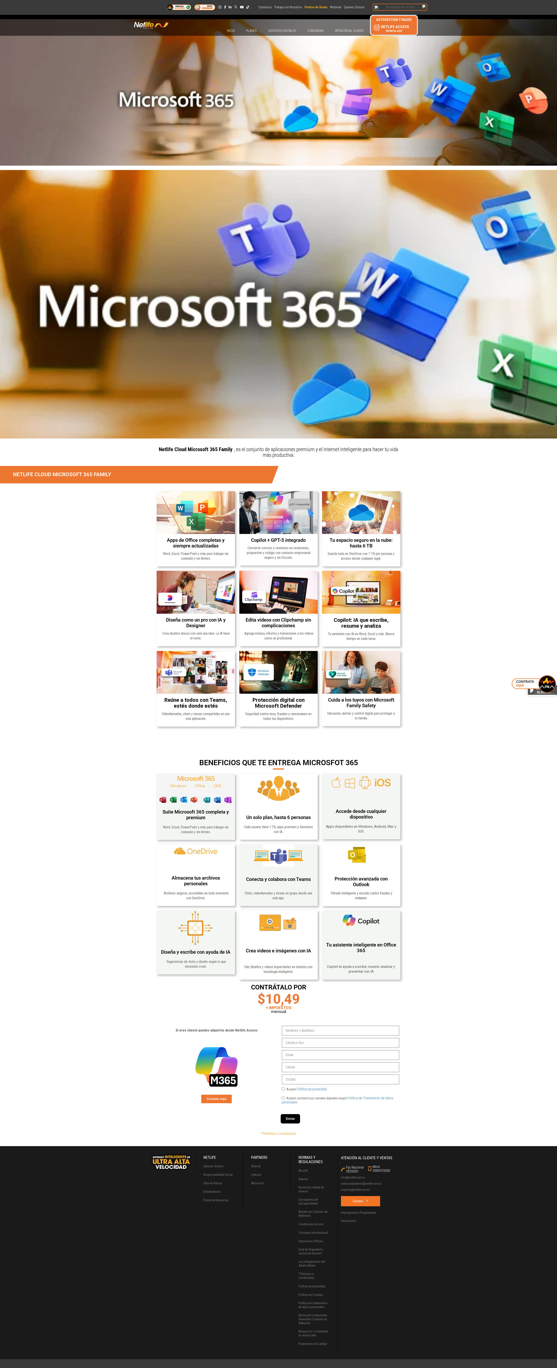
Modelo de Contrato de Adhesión (313, 1214)
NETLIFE (209, 1157)
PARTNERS (259, 1157)
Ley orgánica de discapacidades (308, 1201)
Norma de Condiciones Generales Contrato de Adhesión (313, 1319)
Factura (358, 1201)
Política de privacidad (312, 1089)
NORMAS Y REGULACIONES (311, 1159)
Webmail (335, 7)
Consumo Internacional (313, 1233)
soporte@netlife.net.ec (355, 1190)
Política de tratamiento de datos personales (313, 1305)
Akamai (256, 1166)
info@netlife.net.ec (353, 1177)
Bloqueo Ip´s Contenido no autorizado (313, 1333)
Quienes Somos (354, 7)
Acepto (306, 1089)
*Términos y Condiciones (306, 1276)
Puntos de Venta (316, 7)
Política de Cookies (311, 1295)
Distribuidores (212, 1192)
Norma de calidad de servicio (311, 1189)
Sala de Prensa (212, 1183)
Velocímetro (348, 1221)
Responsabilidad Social (218, 1175)
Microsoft (257, 1183)
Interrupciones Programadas (358, 1213)
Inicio (231, 31)
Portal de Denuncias (215, 1200)
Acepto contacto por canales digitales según (337, 1100)
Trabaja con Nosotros (288, 7)
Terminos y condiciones (279, 1134)
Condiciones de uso (311, 1224)
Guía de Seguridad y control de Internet (311, 1251)
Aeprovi (303, 1179)
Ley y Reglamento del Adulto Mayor (312, 1264)
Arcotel (303, 1171)
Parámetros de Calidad (313, 1344)
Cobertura (265, 7)
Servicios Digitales (282, 31)
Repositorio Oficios (311, 1241)
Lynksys (256, 1175)
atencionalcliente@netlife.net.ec (361, 1184)
